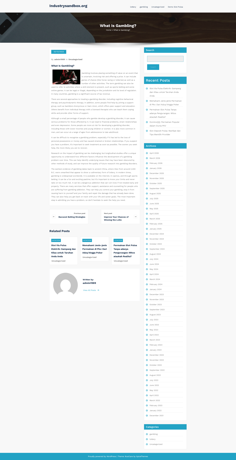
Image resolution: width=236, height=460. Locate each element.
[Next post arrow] (135, 216)
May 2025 (154, 209)
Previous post (79, 213)
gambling (144, 7)
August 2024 (155, 254)
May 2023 (154, 330)
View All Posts (89, 290)
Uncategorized (157, 7)
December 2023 (157, 294)
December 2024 (157, 234)
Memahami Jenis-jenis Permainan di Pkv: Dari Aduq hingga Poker (94, 249)
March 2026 (155, 158)
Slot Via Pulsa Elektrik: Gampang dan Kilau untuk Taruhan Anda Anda (165, 92)
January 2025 (156, 229)
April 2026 (154, 153)
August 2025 (155, 193)
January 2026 (156, 168)
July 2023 (154, 320)
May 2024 (154, 269)
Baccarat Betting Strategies (72, 217)
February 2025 (156, 224)
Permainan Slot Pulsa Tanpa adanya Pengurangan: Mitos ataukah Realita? (163, 113)
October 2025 (156, 183)
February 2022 (156, 405)
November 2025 (157, 178)
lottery (133, 7)
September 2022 (157, 370)
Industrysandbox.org (68, 6)
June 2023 (154, 325)
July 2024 (154, 259)
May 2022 (154, 390)
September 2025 (157, 188)
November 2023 (157, 299)
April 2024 (154, 274)
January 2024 (156, 289)
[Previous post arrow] (54, 216)
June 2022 (154, 385)
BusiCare (129, 456)
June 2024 (154, 264)
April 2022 (154, 395)
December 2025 (157, 173)
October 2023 (156, 304)
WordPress (111, 456)
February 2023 (156, 345)
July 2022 (154, 380)
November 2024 (157, 239)
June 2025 (154, 203)
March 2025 (155, 219)
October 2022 (156, 365)
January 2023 (156, 350)
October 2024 (156, 244)
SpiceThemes (142, 456)
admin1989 (59, 59)
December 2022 (157, 355)
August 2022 (155, 375)
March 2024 (155, 279)
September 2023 (157, 309)
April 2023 (154, 335)
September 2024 (157, 249)
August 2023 (155, 315)
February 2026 (156, 163)
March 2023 (155, 340)
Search (150, 50)
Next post (108, 213)
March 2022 (155, 400)
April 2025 (154, 214)
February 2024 (156, 284)
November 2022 (157, 360)
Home (108, 30)
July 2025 (154, 198)
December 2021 (156, 415)
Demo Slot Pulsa (175, 7)
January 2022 (156, 410)
